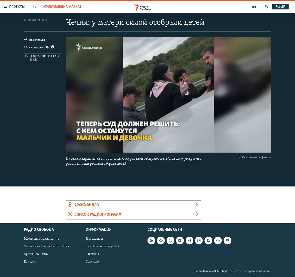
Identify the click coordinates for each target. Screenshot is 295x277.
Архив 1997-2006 (36, 254)
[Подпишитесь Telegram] (189, 240)
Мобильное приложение (41, 238)
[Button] (34, 41)
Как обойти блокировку (103, 246)
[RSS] (208, 240)
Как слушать (94, 238)
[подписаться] (227, 240)
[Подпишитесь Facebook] (161, 240)
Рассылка (92, 254)
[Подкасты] (218, 240)
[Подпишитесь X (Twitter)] (170, 240)
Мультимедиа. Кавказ (62, 7)
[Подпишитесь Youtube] (180, 240)
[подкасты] (266, 7)
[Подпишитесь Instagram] (199, 240)
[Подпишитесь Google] (151, 240)
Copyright (92, 261)
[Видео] (254, 7)
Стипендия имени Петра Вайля (46, 246)
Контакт (30, 261)
